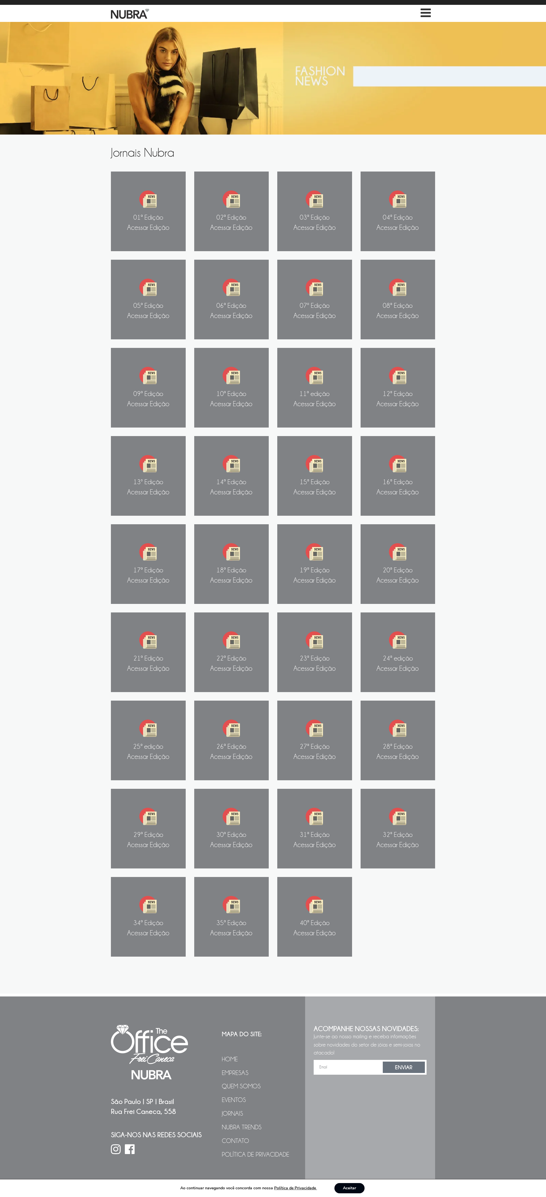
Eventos (234, 1100)
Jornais (232, 1113)
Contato (235, 1141)
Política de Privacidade (255, 1154)
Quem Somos (241, 1086)
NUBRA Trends (242, 1127)
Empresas (235, 1073)
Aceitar (349, 1188)
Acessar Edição (148, 222)
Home (230, 1059)
